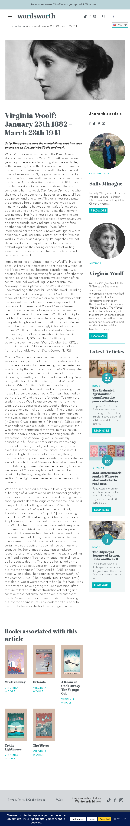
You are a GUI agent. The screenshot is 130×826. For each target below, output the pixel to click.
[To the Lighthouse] (16, 725)
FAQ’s (59, 800)
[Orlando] (44, 662)
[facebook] (90, 16)
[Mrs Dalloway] (16, 662)
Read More (98, 211)
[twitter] (85, 16)
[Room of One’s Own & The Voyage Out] (72, 662)
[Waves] (44, 725)
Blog (20, 26)
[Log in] (113, 17)
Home (11, 26)
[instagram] (94, 16)
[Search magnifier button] (103, 16)
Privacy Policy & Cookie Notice (26, 800)
